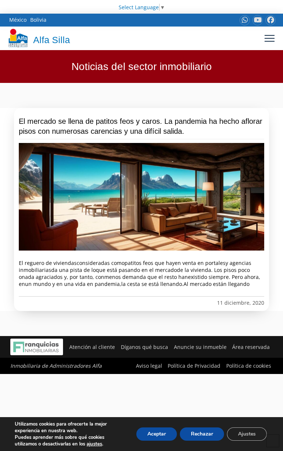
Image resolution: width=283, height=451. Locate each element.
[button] (270, 38)
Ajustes (247, 433)
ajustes (94, 444)
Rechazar (202, 433)
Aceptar (156, 433)
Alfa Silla (51, 40)
